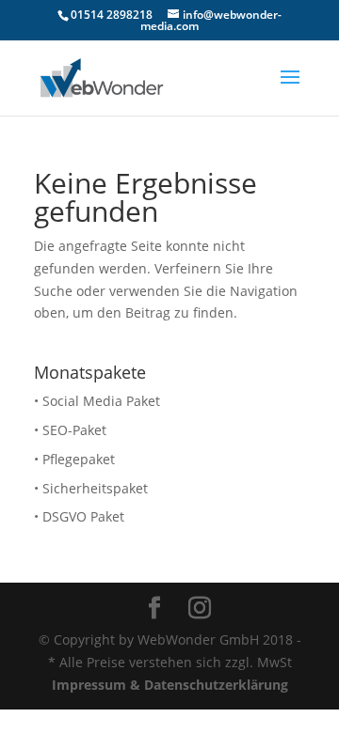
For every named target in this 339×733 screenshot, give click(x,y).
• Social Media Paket (97, 401)
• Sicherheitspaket (91, 488)
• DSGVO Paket (79, 516)
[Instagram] (199, 608)
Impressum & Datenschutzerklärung (170, 685)
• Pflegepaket (74, 459)
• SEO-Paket (70, 430)
